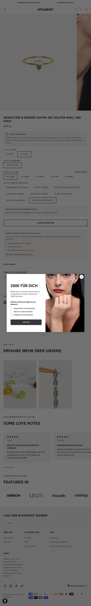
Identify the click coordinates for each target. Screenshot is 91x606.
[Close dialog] (81, 277)
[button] (5, 601)
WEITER (26, 322)
